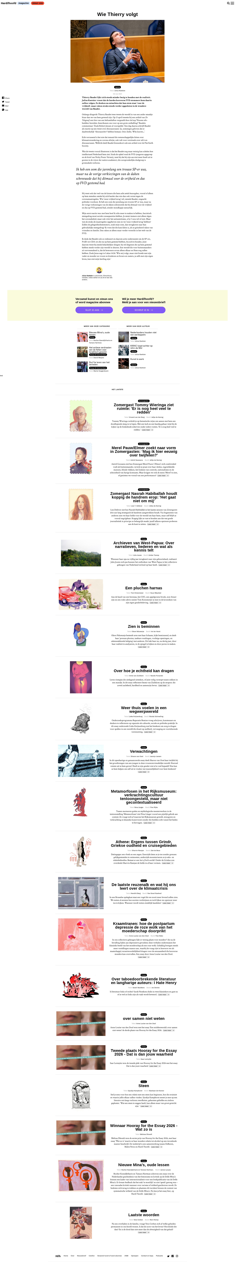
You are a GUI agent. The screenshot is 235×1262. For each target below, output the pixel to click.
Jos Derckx (155, 988)
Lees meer (146, 430)
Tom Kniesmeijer (137, 593)
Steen (143, 1086)
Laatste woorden (143, 1215)
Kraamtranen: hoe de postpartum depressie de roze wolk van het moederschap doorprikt (144, 927)
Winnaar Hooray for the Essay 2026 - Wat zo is (143, 1127)
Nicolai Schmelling (156, 716)
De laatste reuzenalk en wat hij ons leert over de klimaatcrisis (144, 887)
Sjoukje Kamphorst (135, 1091)
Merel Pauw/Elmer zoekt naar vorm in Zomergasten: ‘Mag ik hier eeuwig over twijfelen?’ (143, 451)
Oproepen (134, 1256)
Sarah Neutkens (139, 988)
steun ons (37, 3)
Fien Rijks (154, 807)
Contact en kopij (147, 1256)
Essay (144, 539)
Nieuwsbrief (81, 1256)
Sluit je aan (92, 310)
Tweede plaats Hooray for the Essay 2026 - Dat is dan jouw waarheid (144, 1052)
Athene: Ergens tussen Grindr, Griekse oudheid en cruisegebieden (144, 844)
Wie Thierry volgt (117, 14)
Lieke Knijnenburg (135, 716)
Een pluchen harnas (143, 588)
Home (66, 1256)
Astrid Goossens (137, 460)
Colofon (92, 1256)
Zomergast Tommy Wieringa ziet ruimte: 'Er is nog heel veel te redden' (144, 408)
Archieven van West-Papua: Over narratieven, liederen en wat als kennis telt (143, 546)
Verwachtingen (144, 751)
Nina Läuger (138, 807)
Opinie (117, 87)
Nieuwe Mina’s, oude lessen (143, 1165)
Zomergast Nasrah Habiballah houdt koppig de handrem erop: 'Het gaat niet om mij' (143, 497)
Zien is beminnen (144, 626)
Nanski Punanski (156, 676)
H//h (58, 1256)
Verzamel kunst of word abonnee (109, 1256)
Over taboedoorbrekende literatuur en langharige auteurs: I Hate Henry (144, 981)
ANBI (126, 1256)
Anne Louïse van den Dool (139, 936)
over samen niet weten (144, 1018)
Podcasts (159, 1256)
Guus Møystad (155, 593)
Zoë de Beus (155, 850)
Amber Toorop (154, 555)
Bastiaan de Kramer (156, 1091)
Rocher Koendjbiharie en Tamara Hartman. (137, 1170)
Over (72, 1256)
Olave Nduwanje (138, 631)
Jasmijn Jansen (155, 756)
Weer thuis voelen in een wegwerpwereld (144, 710)
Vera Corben (138, 1220)
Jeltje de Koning (157, 417)
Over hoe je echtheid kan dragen (144, 671)
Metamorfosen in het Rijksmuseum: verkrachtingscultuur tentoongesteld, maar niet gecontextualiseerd (144, 796)
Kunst (144, 787)
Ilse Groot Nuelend (154, 893)
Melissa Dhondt (146, 1134)
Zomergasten (144, 401)
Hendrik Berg (136, 893)
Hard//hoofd (8, 3)
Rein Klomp (154, 1220)
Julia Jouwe (137, 555)
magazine (23, 3)
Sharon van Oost (137, 756)
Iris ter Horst (155, 631)
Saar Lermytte (146, 1059)
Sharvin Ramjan (138, 850)
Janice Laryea (165, 1170)
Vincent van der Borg (136, 417)
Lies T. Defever (136, 506)
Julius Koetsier (119, 91)
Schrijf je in (142, 310)
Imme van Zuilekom (136, 676)
